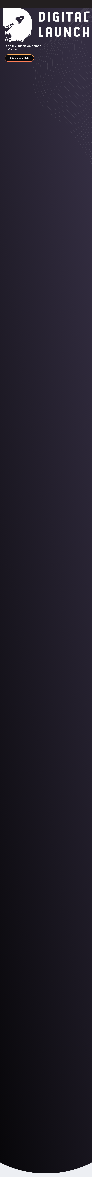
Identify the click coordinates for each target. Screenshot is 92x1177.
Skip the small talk (19, 58)
